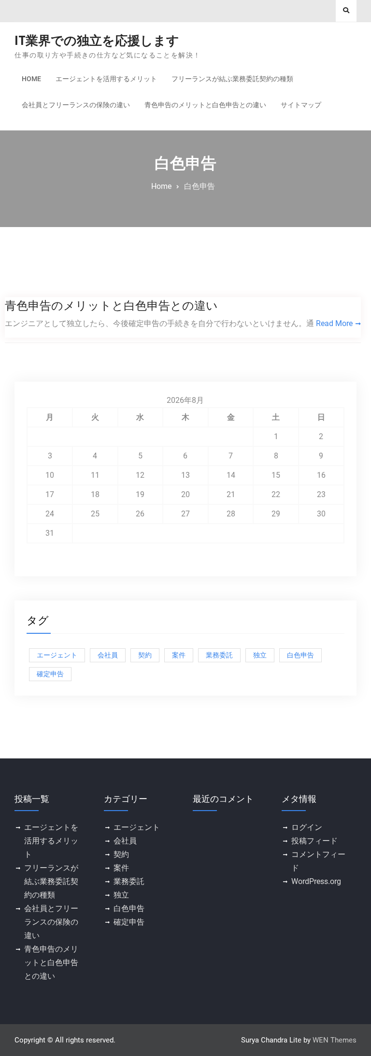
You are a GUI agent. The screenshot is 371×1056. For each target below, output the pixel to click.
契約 (145, 655)
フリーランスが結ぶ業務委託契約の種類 (232, 79)
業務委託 (219, 655)
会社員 (108, 655)
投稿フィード (314, 840)
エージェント (57, 655)
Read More (334, 323)
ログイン (306, 827)
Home (31, 79)
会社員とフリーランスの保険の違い (76, 105)
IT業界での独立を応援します (96, 40)
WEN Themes (335, 1040)
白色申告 (300, 655)
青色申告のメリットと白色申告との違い (205, 105)
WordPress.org (316, 881)
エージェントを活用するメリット (106, 79)
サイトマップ (301, 105)
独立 (260, 655)
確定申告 (50, 674)
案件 (179, 655)
